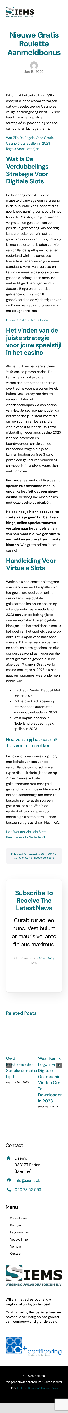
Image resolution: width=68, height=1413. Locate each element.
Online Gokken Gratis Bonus (28, 320)
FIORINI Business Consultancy (37, 1388)
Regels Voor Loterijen (22, 148)
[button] (9, 1065)
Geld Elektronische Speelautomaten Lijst (22, 1067)
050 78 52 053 (28, 1189)
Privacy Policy (47, 958)
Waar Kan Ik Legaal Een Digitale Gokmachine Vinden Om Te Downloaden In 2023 (50, 1079)
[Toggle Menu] (59, 12)
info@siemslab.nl (29, 1180)
